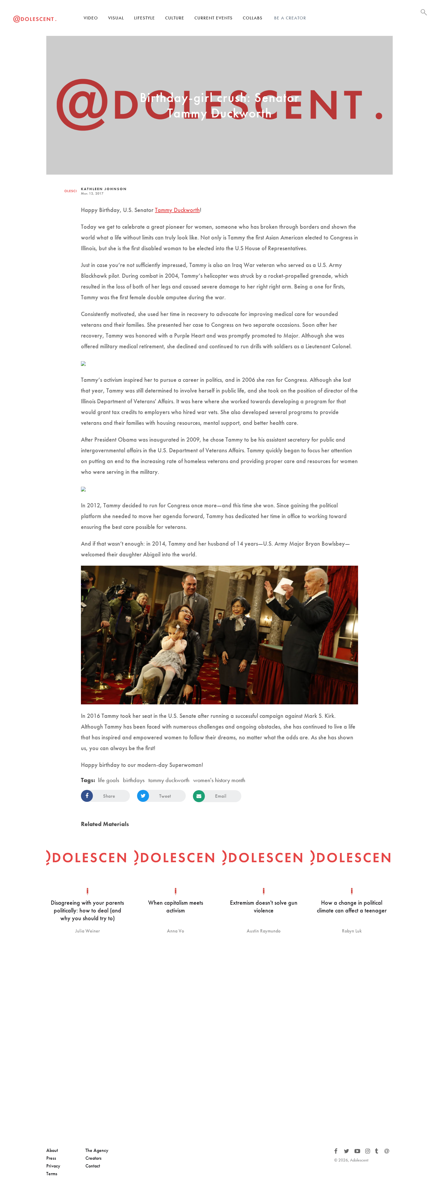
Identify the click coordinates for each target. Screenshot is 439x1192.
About (52, 1150)
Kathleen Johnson (104, 189)
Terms (51, 1173)
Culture (174, 18)
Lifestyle (144, 18)
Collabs (253, 18)
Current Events (213, 18)
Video (91, 18)
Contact (92, 1166)
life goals (108, 780)
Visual (116, 18)
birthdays (134, 780)
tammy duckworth (168, 780)
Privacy (53, 1166)
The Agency (96, 1150)
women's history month (219, 780)
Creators (93, 1158)
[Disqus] (219, 1041)
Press (51, 1158)
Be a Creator (290, 18)
